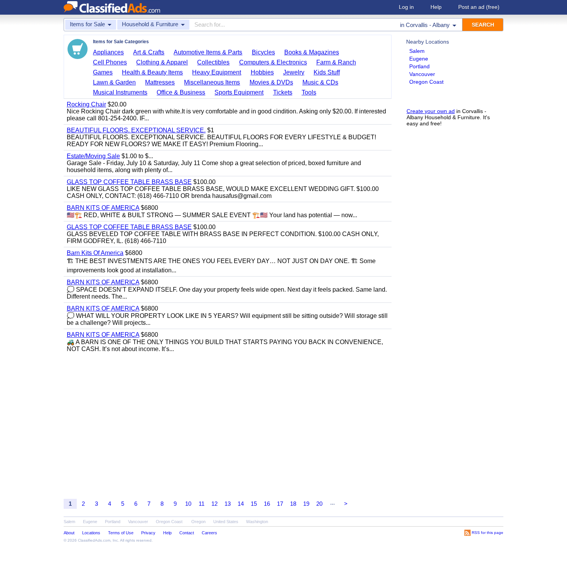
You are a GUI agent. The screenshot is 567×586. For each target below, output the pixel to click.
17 (280, 503)
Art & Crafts (148, 52)
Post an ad (479, 7)
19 (306, 503)
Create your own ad (431, 111)
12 (214, 503)
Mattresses (160, 82)
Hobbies (262, 72)
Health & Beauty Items (152, 72)
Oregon (198, 521)
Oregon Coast (426, 82)
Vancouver (422, 74)
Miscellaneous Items (212, 82)
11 (201, 503)
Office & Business (181, 92)
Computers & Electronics (273, 62)
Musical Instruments (120, 92)
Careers (209, 532)
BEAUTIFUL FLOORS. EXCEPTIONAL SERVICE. (136, 130)
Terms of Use (120, 532)
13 (227, 503)
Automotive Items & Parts (208, 52)
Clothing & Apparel (162, 62)
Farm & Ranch (336, 62)
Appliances (108, 52)
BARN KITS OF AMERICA (103, 207)
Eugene (418, 59)
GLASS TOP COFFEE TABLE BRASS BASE (129, 182)
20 (319, 503)
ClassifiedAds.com (94, 540)
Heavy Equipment (216, 72)
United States (225, 521)
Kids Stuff (327, 72)
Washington (257, 521)
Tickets (282, 92)
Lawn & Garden (114, 82)
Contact (186, 532)
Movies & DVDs (271, 82)
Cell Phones (110, 62)
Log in (406, 7)
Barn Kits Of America (95, 253)
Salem (417, 51)
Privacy (148, 532)
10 (188, 503)
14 (241, 503)
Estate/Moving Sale (93, 156)
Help (436, 7)
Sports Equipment (238, 92)
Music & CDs (320, 82)
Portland (419, 66)
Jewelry (293, 72)
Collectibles (213, 62)
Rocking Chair (86, 104)
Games (103, 72)
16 (267, 503)
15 (254, 503)
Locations (91, 532)
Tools (309, 92)
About (69, 532)
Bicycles (263, 52)
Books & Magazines (311, 52)
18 (293, 503)
